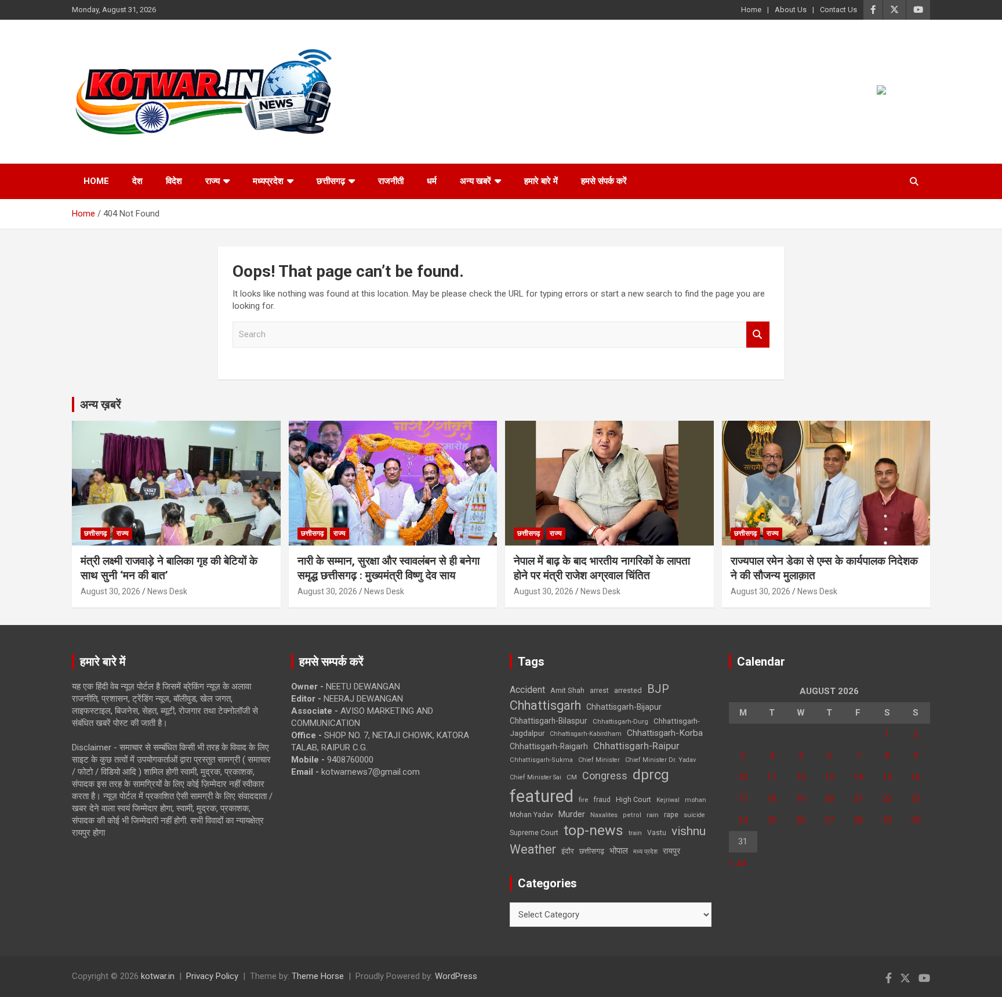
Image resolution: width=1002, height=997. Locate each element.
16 (915, 777)
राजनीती (391, 181)
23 (915, 798)
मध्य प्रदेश (645, 851)
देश (137, 181)
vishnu (688, 831)
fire (583, 800)
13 (829, 777)
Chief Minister (599, 760)
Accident (527, 689)
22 (887, 798)
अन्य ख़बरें (100, 404)
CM (572, 777)
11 (771, 777)
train (635, 833)
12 (800, 777)
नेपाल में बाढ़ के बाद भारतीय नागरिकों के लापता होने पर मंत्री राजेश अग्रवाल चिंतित (602, 568)
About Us (791, 9)
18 (771, 798)
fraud (602, 800)
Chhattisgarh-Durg (620, 721)
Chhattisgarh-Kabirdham (586, 734)
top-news (593, 830)
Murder (571, 814)
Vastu (656, 833)
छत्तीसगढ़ (331, 181)
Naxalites (604, 815)
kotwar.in (158, 976)
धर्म (432, 181)
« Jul (737, 863)
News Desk (167, 591)
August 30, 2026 (110, 591)
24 (742, 820)
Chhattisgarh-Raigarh (549, 746)
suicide (694, 815)
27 (829, 820)
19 (800, 798)
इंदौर (567, 851)
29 (887, 820)
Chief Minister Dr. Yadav (660, 760)
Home (751, 9)
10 (742, 777)
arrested (628, 690)
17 (742, 798)
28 (858, 820)
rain (653, 815)
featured (541, 796)
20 (829, 798)
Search (757, 335)
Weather (533, 849)
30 (915, 820)
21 (858, 798)
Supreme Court (534, 832)
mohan (695, 800)
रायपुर (671, 850)
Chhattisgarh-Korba (665, 733)
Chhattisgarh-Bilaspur (548, 720)
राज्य (212, 181)
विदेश (174, 181)
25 (771, 820)
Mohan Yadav (531, 815)
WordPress (456, 976)
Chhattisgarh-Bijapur (624, 706)
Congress (604, 776)
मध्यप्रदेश (268, 181)
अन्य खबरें (475, 181)
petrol (632, 815)
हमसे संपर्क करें (604, 181)
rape (671, 814)
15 (887, 777)
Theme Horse (318, 976)
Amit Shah (567, 690)
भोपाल (618, 851)
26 (800, 820)
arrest (599, 691)
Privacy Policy (212, 976)
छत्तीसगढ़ (591, 851)
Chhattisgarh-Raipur (636, 746)
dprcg (651, 775)
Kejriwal (668, 800)
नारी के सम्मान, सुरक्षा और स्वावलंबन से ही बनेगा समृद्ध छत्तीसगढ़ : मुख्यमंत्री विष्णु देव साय (388, 568)
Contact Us (838, 9)
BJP (658, 689)
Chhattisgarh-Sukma (541, 760)
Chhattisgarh (545, 705)
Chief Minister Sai (535, 777)
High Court (633, 799)
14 (858, 777)
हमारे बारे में (541, 181)
